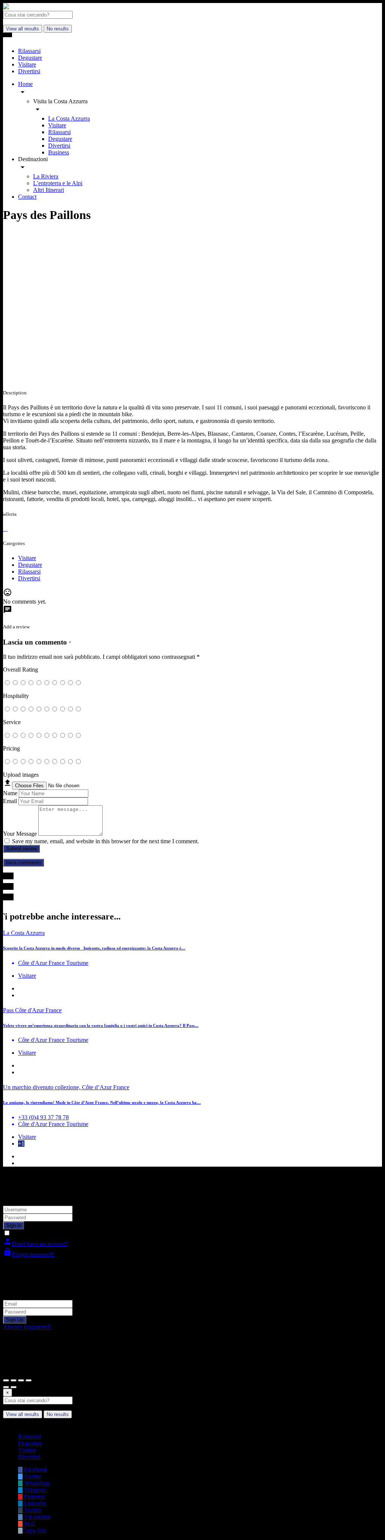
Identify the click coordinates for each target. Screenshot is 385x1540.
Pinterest (33, 1496)
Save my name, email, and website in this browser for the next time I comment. (105, 841)
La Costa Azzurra (69, 118)
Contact (27, 196)
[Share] (14, 1380)
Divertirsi (59, 145)
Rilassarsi (59, 132)
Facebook (35, 1469)
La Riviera (45, 176)
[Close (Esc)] (6, 1380)
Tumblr (32, 1510)
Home (25, 84)
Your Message (20, 833)
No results (58, 29)
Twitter (32, 1476)
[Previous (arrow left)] (6, 1387)
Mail (29, 1523)
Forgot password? (29, 1254)
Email (10, 801)
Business (58, 152)
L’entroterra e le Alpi (57, 183)
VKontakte (36, 1517)
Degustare (60, 139)
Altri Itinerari (48, 190)
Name (10, 793)
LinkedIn (34, 1503)
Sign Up (14, 1320)
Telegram (34, 1490)
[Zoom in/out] (29, 1380)
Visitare (57, 125)
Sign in (13, 1225)
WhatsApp (36, 1483)
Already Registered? (27, 1327)
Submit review (21, 849)
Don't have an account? (35, 1244)
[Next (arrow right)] (14, 1387)
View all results (22, 29)
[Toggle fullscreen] (21, 1380)
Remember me (29, 1233)
